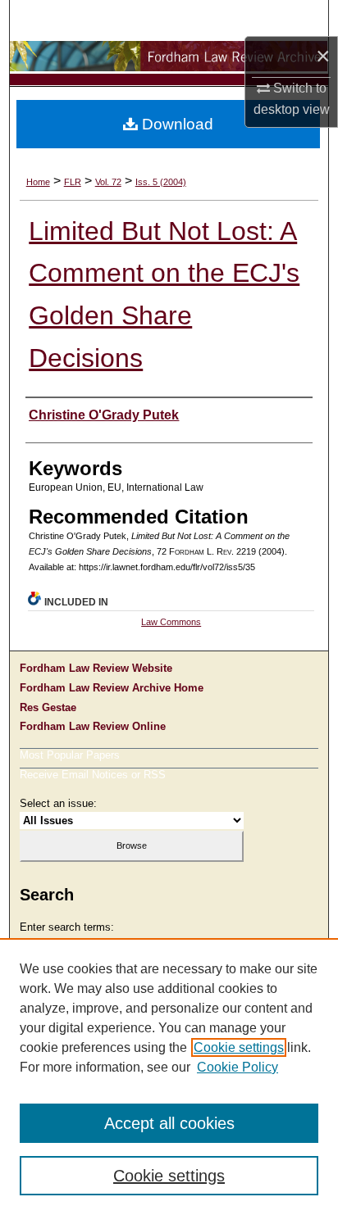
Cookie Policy (237, 1067)
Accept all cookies (169, 1123)
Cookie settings (239, 1047)
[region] (169, 1076)
